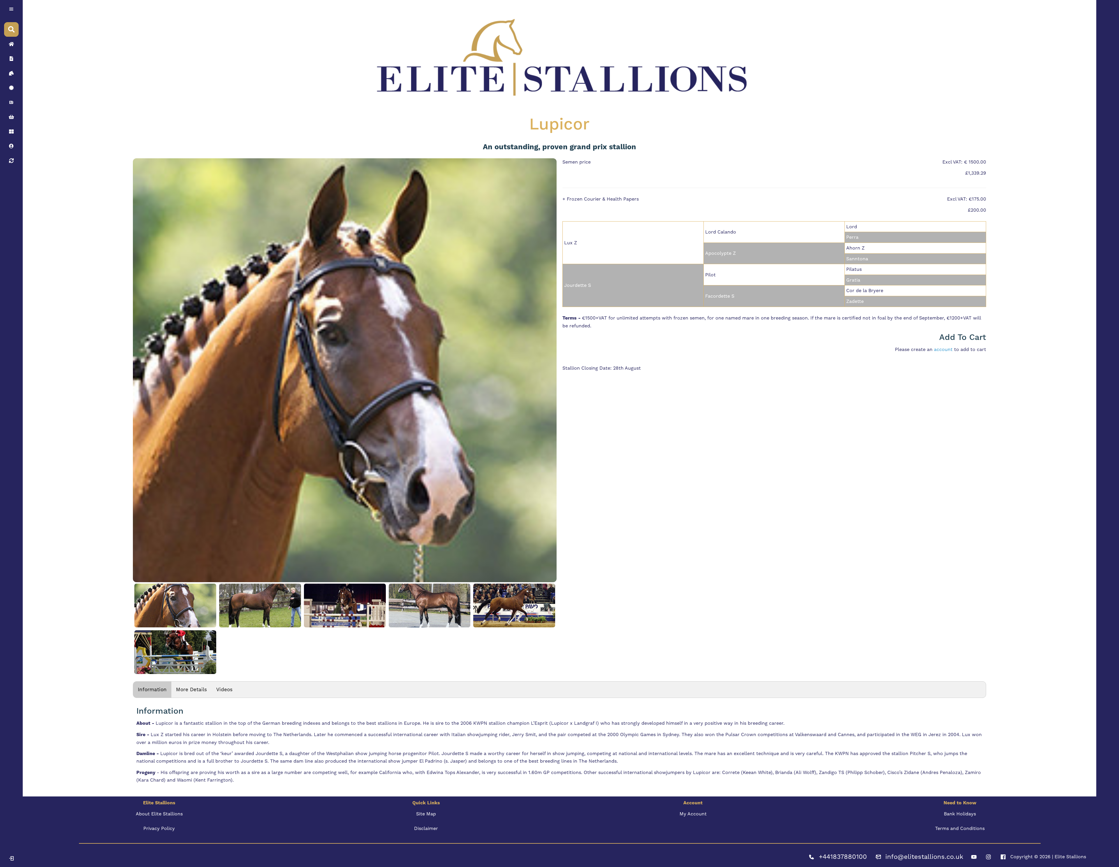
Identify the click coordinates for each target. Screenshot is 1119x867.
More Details (191, 689)
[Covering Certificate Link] (11, 87)
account (943, 349)
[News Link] (11, 102)
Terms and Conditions (960, 828)
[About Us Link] (11, 58)
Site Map (426, 814)
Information (152, 689)
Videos (224, 689)
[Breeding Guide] (11, 160)
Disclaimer (426, 828)
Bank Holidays (960, 814)
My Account (693, 814)
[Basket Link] (11, 117)
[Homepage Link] (11, 44)
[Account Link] (11, 131)
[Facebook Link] (1003, 857)
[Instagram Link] (988, 857)
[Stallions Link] (11, 73)
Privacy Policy (159, 828)
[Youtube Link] (974, 857)
